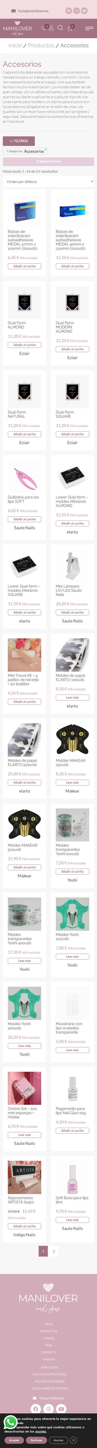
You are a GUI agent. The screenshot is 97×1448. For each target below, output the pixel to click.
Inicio (15, 45)
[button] (89, 28)
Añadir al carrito (24, 266)
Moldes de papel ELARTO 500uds (22, 762)
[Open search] (60, 28)
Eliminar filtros (48, 161)
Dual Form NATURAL (17, 414)
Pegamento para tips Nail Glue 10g (71, 1110)
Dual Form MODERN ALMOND (65, 327)
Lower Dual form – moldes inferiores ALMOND (72, 501)
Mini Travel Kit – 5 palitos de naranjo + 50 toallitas (23, 679)
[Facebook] (68, 10)
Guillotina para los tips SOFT (23, 499)
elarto (72, 531)
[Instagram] (76, 10)
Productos (41, 45)
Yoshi (72, 879)
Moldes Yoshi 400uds (19, 1026)
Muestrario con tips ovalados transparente (69, 1028)
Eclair (24, 353)
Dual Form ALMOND (17, 325)
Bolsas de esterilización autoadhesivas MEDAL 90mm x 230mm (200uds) (70, 240)
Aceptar (14, 1440)
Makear (72, 790)
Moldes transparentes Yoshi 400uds (20, 938)
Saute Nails (24, 527)
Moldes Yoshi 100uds (67, 936)
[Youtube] (84, 10)
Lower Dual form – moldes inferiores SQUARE (24, 590)
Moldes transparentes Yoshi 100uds (68, 849)
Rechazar (36, 1440)
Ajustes (58, 1440)
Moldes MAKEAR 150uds (70, 762)
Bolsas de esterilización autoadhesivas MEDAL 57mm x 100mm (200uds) (22, 240)
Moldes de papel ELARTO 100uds (70, 677)
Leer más (72, 697)
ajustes (40, 1431)
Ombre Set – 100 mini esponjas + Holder (22, 1112)
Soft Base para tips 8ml (72, 1200)
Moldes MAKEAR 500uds (22, 847)
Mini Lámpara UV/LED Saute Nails (68, 590)
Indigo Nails (24, 1234)
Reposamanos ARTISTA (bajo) (21, 1200)
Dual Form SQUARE (65, 414)
